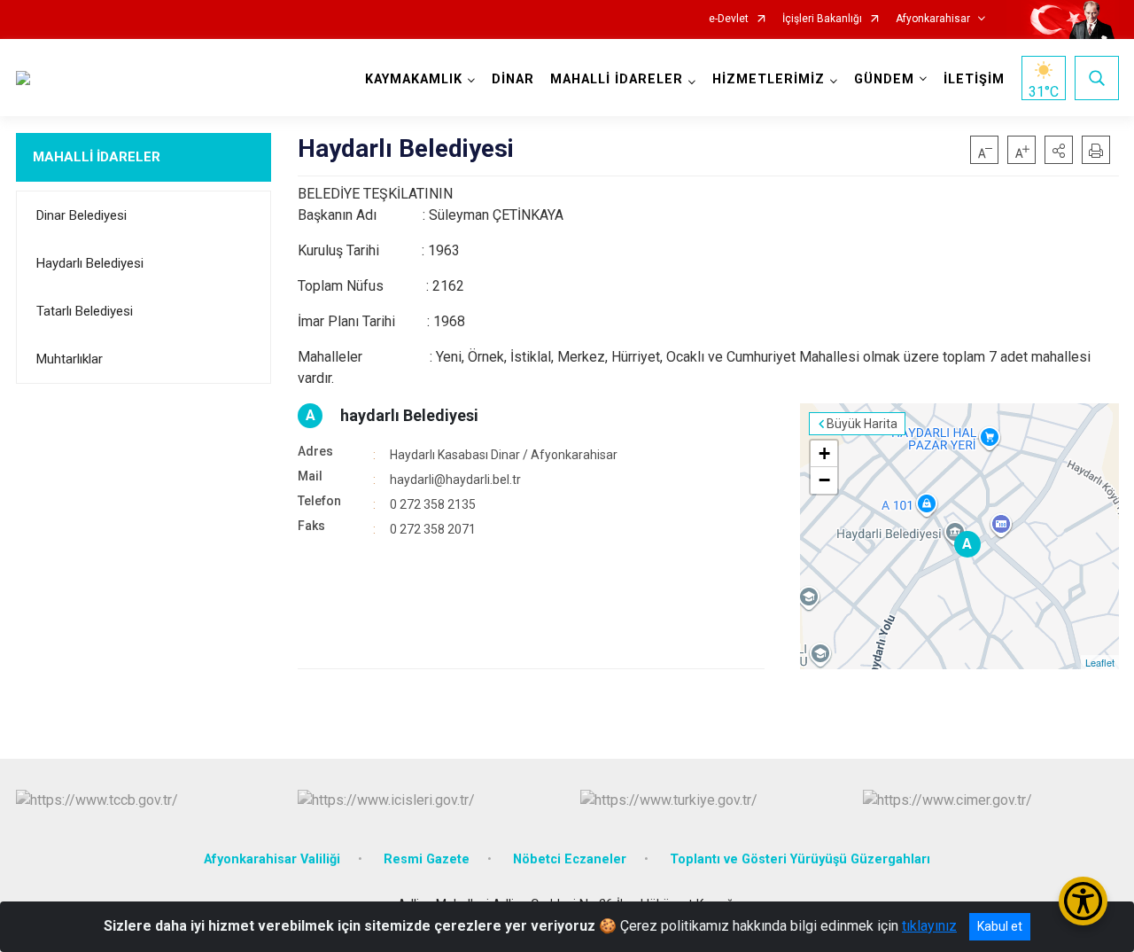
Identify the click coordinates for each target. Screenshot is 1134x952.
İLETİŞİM (974, 79)
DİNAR (513, 79)
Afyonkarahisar (933, 19)
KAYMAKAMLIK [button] (413, 79)
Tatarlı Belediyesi (84, 311)
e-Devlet (729, 19)
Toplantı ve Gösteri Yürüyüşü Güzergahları (800, 859)
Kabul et (999, 926)
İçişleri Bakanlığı (822, 19)
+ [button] (824, 453)
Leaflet (1100, 662)
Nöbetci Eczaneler (569, 859)
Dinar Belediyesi (81, 215)
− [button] (824, 480)
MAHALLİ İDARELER (96, 157)
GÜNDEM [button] (884, 79)
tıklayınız (929, 925)
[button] (1059, 150)
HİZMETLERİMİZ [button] (768, 79)
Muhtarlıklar (69, 359)
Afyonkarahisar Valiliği (272, 859)
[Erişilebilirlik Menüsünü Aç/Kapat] (1083, 901)
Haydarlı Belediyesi (90, 263)
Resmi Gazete (427, 859)
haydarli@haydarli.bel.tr (455, 479)
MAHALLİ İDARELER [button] (616, 79)
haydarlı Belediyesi (409, 415)
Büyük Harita (862, 424)
